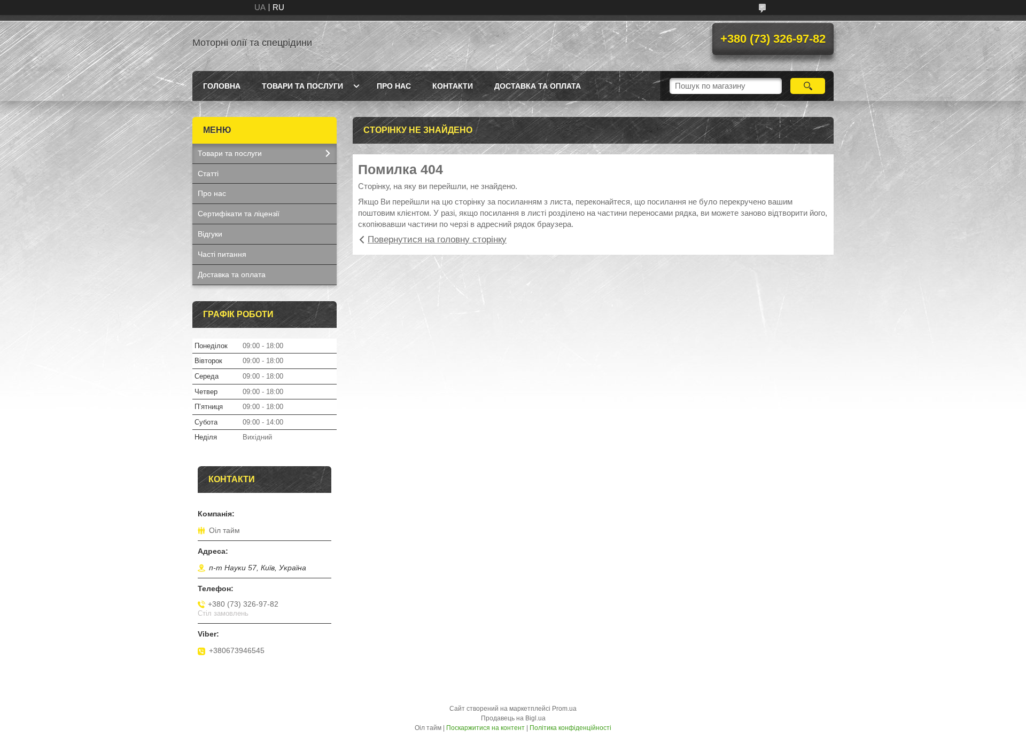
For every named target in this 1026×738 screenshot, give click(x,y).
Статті (208, 173)
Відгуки (210, 234)
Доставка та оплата (537, 86)
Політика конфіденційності (570, 728)
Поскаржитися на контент (485, 728)
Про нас (394, 86)
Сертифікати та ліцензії (238, 213)
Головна (221, 86)
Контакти (452, 86)
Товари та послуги (302, 86)
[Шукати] (807, 86)
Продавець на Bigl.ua (513, 718)
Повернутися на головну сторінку (437, 239)
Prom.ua (564, 708)
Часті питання (222, 254)
